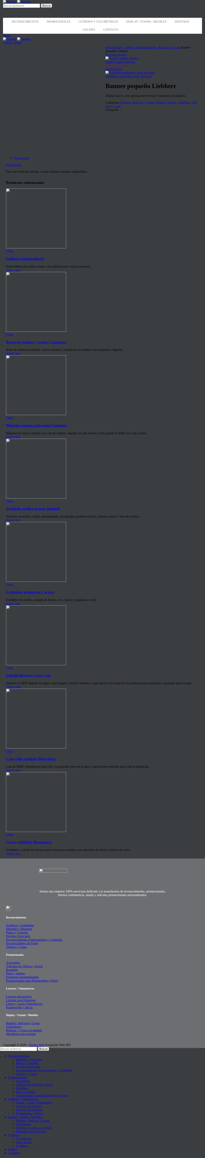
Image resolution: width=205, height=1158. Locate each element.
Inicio (109, 47)
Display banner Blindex (121, 61)
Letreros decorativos (19, 996)
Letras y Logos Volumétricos (24, 1003)
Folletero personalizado (25, 259)
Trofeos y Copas (16, 947)
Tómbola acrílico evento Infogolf (32, 509)
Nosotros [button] (182, 21)
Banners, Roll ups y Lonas (163, 47)
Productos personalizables (22, 977)
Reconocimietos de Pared (22, 943)
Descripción (21, 158)
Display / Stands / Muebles (146, 21)
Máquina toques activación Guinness (36, 425)
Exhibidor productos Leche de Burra (129, 76)
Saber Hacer (24, 1142)
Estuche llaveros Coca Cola (28, 675)
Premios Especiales (18, 936)
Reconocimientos (25, 21)
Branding (12, 970)
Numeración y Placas (29, 1113)
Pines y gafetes (15, 973)
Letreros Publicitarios (29, 1109)
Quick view (13, 270)
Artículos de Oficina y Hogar (24, 966)
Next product (114, 69)
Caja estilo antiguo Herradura (31, 759)
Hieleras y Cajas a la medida (24, 1030)
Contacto (110, 29)
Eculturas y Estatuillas (20, 925)
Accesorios (13, 962)
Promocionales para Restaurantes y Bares (32, 980)
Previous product (116, 54)
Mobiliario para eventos (21, 1034)
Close (9, 251)
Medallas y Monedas (19, 929)
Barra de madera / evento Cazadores (36, 342)
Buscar (46, 5)
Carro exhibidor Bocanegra (28, 842)
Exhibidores (13, 1026)
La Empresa (23, 1138)
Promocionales (58, 21)
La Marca (22, 1145)
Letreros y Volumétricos (98, 21)
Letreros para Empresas (21, 1000)
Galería (89, 29)
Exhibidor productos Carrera (30, 592)
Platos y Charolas (17, 932)
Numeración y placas (19, 1007)
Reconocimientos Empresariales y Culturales (34, 939)
